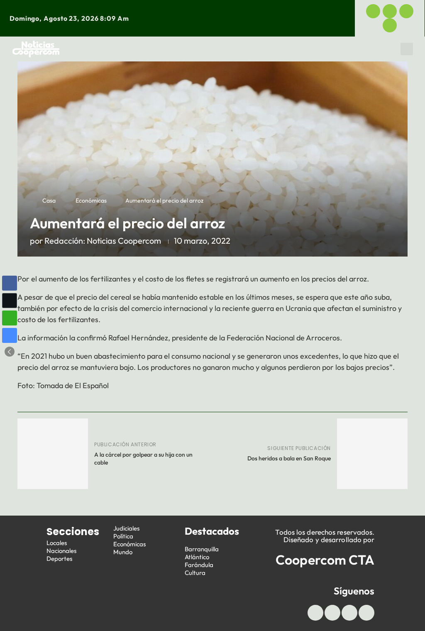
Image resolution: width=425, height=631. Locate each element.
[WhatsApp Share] (9, 318)
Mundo (311, 51)
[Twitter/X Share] (9, 300)
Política (305, 47)
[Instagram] (390, 25)
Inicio (88, 47)
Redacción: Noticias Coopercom (102, 240)
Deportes (208, 47)
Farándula (199, 565)
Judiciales (257, 47)
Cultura (195, 573)
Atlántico (197, 557)
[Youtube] (406, 11)
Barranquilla (202, 549)
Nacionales (61, 551)
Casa (49, 200)
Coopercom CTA (325, 559)
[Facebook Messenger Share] (9, 335)
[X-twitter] (390, 11)
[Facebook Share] (9, 283)
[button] (407, 49)
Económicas (355, 47)
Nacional (161, 47)
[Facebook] (373, 11)
